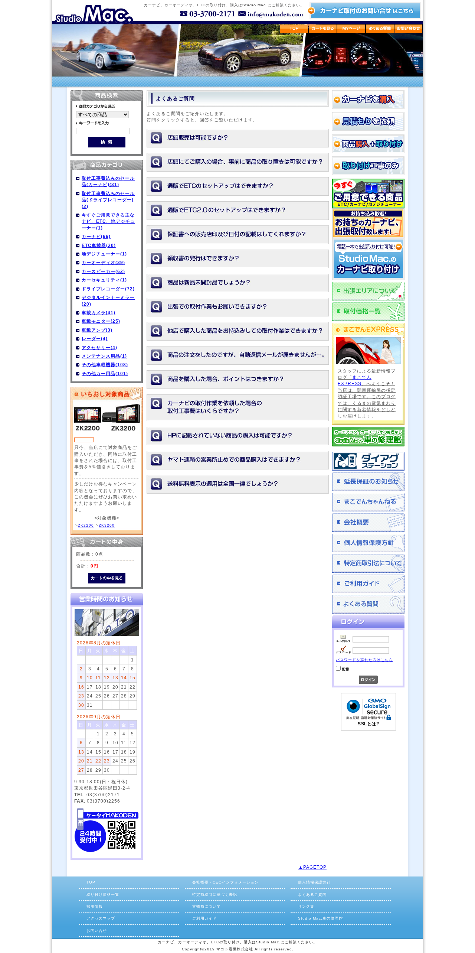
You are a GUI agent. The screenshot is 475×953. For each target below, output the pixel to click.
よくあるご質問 (368, 604)
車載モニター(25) (101, 321)
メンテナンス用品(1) (104, 356)
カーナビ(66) (96, 236)
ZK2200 (86, 525)
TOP (90, 882)
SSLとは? (368, 723)
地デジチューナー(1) (104, 253)
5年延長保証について (368, 481)
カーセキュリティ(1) (104, 279)
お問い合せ (96, 930)
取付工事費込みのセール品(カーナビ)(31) (108, 181)
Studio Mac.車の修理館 (320, 918)
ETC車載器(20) (99, 245)
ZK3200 (107, 525)
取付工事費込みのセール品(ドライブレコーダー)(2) (108, 200)
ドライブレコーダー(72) (108, 288)
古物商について (206, 906)
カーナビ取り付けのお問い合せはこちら (364, 10)
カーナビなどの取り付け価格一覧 (368, 311)
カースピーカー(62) (103, 271)
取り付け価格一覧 (102, 894)
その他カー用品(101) (105, 373)
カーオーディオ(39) (103, 262)
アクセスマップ (100, 918)
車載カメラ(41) (98, 312)
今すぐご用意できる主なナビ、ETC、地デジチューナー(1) (108, 221)
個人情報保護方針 (368, 543)
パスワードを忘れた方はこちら (364, 660)
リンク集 (306, 906)
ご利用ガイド (368, 584)
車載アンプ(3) (97, 330)
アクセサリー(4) (99, 347)
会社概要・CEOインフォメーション (225, 882)
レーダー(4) (95, 338)
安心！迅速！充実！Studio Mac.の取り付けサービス (368, 259)
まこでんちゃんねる (368, 502)
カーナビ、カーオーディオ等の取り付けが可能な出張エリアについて (368, 291)
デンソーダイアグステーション (368, 461)
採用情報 (94, 906)
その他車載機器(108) (105, 364)
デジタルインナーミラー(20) (108, 300)
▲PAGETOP (312, 867)
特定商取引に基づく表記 (214, 894)
